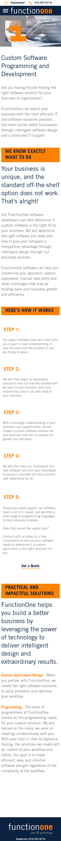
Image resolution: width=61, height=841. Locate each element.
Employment (18, 3)
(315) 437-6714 (36, 839)
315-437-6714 (43, 3)
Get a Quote (30, 566)
